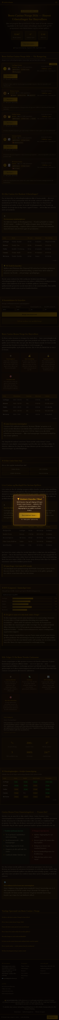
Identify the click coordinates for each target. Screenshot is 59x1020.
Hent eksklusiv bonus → (29, 515)
